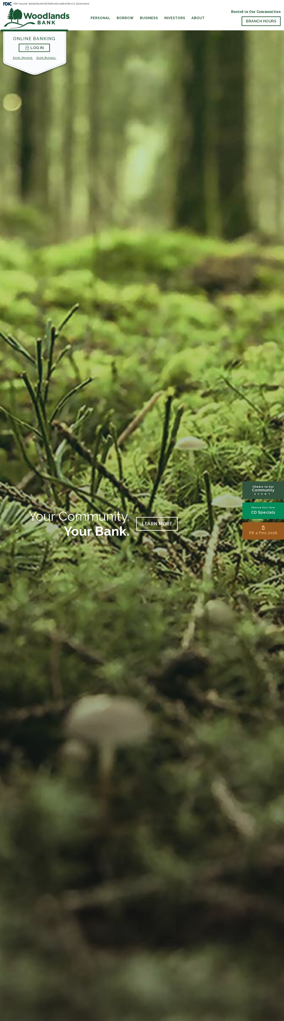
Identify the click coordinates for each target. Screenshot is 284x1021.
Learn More (157, 523)
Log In (37, 48)
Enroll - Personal (22, 57)
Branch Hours (261, 21)
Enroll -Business (46, 57)
